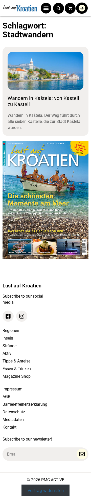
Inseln (8, 338)
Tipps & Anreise (16, 361)
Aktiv (7, 353)
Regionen (11, 330)
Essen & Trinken (17, 368)
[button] (46, 8)
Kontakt (9, 427)
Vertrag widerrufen (46, 490)
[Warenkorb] (70, 8)
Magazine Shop (17, 376)
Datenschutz (14, 412)
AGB (6, 396)
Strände (9, 345)
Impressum (12, 389)
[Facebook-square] (8, 316)
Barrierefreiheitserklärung (25, 404)
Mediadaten (13, 419)
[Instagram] (21, 316)
